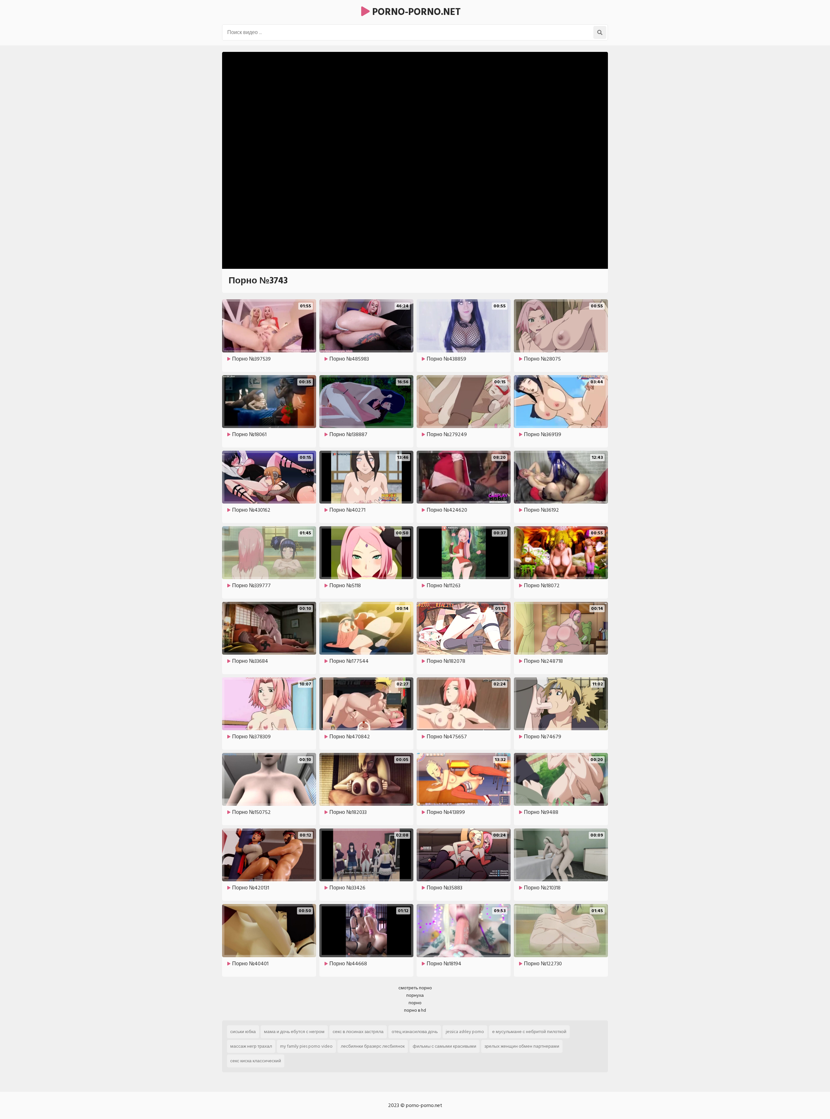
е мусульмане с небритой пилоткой (529, 1031)
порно (415, 1002)
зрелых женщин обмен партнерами (521, 1046)
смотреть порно (415, 988)
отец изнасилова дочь (415, 1031)
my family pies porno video (306, 1046)
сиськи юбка (243, 1031)
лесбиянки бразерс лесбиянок (373, 1046)
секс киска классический (255, 1061)
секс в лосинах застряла (358, 1031)
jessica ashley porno (465, 1031)
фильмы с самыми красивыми (444, 1046)
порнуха (415, 995)
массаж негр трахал (251, 1046)
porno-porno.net (415, 12)
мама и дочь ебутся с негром (294, 1031)
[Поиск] (599, 32)
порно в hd (415, 1010)
